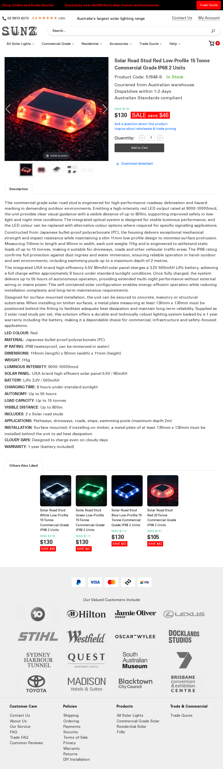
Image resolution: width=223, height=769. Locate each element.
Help (173, 44)
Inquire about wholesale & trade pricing (145, 129)
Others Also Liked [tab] (23, 466)
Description (18, 189)
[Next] (104, 109)
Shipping (71, 715)
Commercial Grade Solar (138, 721)
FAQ (13, 732)
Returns (70, 754)
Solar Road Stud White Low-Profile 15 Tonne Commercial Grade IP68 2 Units (54, 520)
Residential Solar (131, 726)
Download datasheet (137, 164)
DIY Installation (76, 759)
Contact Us (182, 18)
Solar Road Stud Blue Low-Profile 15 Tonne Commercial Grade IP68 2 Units (127, 517)
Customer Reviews (26, 743)
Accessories (119, 44)
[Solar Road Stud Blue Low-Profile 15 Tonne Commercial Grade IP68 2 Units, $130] (127, 491)
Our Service (20, 726)
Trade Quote (208, 5)
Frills (121, 732)
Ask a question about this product (141, 124)
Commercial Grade (56, 44)
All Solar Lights (19, 44)
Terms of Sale (75, 737)
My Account (209, 18)
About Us (18, 721)
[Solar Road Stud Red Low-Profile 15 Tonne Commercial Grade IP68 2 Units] (26, 169)
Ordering (71, 721)
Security (70, 732)
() (51, 18)
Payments (72, 726)
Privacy (69, 743)
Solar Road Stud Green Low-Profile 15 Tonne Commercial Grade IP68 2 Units (90, 520)
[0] (211, 45)
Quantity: (125, 137)
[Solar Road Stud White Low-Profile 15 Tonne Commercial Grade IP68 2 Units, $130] (55, 491)
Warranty (71, 748)
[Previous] (8, 109)
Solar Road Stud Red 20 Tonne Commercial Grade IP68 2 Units (161, 517)
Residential (90, 44)
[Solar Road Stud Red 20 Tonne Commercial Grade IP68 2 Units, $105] (162, 491)
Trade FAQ (19, 737)
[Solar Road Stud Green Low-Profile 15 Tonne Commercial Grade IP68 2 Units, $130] (91, 491)
